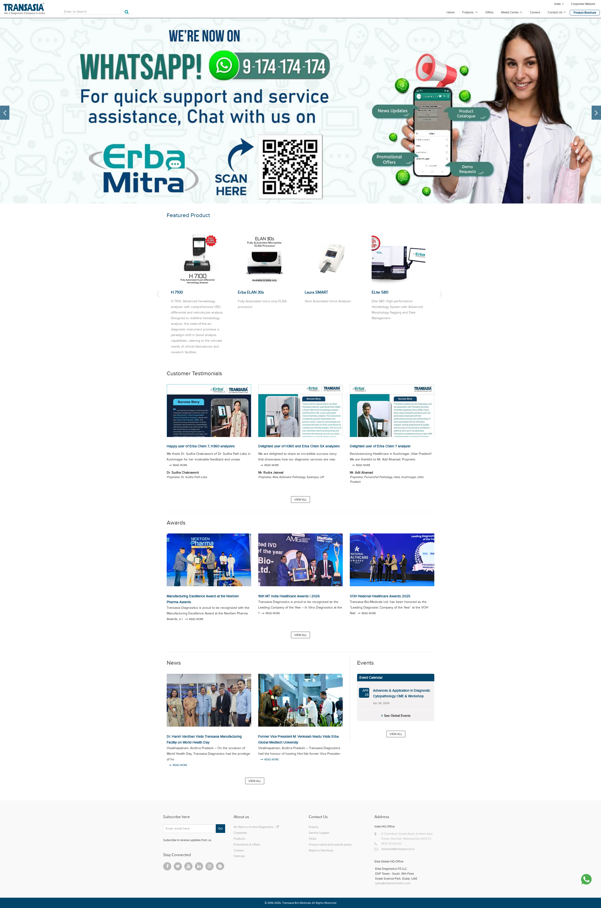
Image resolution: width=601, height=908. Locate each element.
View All (300, 499)
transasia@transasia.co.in (397, 849)
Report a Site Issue (321, 850)
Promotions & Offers (247, 844)
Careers (535, 12)
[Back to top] (587, 894)
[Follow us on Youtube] (188, 866)
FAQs (312, 838)
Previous (4, 113)
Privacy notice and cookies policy (330, 844)
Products (468, 12)
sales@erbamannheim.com (393, 883)
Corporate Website (583, 4)
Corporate (240, 833)
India (557, 4)
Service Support (319, 833)
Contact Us (555, 12)
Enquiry (313, 827)
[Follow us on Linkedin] (199, 866)
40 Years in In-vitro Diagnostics (254, 827)
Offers (489, 12)
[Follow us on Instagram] (209, 866)
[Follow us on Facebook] (167, 866)
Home (451, 12)
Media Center (510, 12)
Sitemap (239, 856)
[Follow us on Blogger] (220, 866)
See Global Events (397, 715)
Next (596, 113)
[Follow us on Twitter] (178, 866)
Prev (158, 294)
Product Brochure (585, 12)
